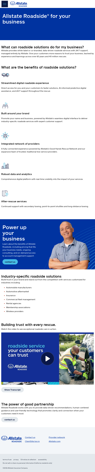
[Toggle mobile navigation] (4, 4)
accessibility (42, 459)
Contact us (30, 437)
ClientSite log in (32, 441)
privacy (16, 459)
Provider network (57, 437)
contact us (10, 262)
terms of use (7, 459)
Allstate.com (54, 441)
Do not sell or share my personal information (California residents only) (27, 463)
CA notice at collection (28, 459)
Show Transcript (12, 389)
